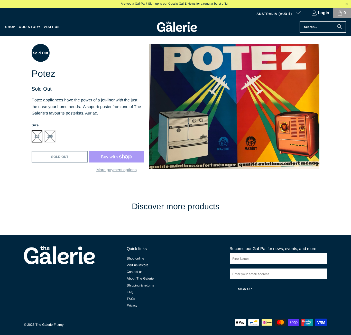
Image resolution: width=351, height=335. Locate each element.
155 (50, 136)
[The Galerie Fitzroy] (177, 27)
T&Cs (131, 299)
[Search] (339, 27)
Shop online (135, 258)
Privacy (132, 305)
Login (323, 13)
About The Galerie (140, 278)
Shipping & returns (140, 285)
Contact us (134, 272)
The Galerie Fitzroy (49, 325)
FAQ (130, 292)
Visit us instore (137, 265)
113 (37, 136)
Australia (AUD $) (274, 14)
